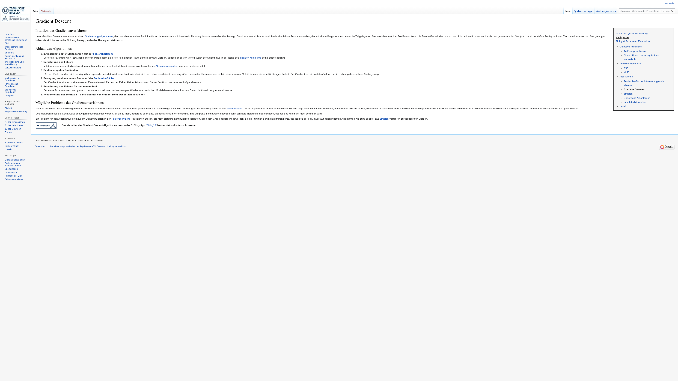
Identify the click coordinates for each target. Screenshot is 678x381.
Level (623, 106)
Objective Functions (631, 46)
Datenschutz (41, 146)
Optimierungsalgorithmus (99, 36)
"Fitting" (150, 125)
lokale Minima (234, 108)
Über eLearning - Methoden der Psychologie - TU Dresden (77, 146)
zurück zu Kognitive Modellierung (632, 33)
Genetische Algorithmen (637, 97)
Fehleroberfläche (103, 53)
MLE (626, 72)
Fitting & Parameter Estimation (633, 41)
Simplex (628, 93)
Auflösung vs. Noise (635, 51)
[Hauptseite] (15, 14)
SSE (626, 68)
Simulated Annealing (635, 102)
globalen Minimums (250, 57)
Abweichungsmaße (630, 63)
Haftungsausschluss (116, 146)
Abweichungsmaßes (167, 66)
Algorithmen (626, 76)
